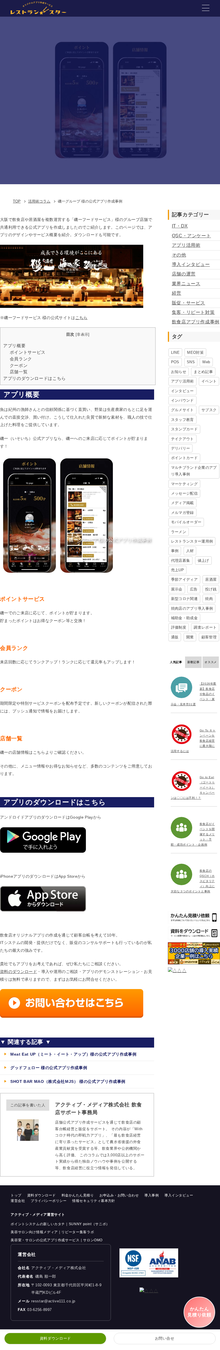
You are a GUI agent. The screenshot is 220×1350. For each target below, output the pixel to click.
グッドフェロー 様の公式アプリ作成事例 (48, 1067)
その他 (179, 254)
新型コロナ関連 (184, 599)
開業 (190, 637)
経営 (176, 293)
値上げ (203, 560)
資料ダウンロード (55, 1338)
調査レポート (205, 627)
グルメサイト (182, 410)
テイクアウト (182, 439)
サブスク (209, 410)
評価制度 (178, 627)
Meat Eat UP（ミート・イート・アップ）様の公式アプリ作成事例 (73, 1054)
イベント (209, 381)
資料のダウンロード (18, 971)
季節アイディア (184, 579)
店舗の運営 (184, 273)
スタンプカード (184, 429)
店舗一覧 (19, 371)
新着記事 (193, 662)
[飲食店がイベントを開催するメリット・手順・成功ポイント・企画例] (183, 827)
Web (206, 362)
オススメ (211, 662)
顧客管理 (209, 637)
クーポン (19, 365)
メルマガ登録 (182, 512)
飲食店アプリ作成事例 (195, 321)
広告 (194, 589)
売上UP (177, 570)
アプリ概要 (14, 345)
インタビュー (182, 391)
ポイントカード (184, 458)
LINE (175, 352)
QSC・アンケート (191, 235)
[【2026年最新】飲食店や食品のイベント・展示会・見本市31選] (183, 687)
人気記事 (176, 662)
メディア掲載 (182, 503)
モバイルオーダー (186, 522)
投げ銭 (211, 589)
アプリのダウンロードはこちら (34, 378)
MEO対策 (195, 352)
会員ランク (21, 358)
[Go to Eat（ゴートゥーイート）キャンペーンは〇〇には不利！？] (183, 781)
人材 (190, 551)
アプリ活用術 (186, 245)
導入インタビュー (191, 264)
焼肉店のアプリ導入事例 (192, 608)
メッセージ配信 (184, 493)
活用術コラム (39, 201)
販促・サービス (188, 302)
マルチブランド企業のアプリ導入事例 (194, 470)
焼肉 (209, 599)
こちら (81, 317)
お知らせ (178, 372)
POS (175, 362)
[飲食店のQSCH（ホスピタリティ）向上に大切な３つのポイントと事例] (183, 874)
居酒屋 (211, 579)
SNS (191, 362)
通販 (175, 637)
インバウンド (182, 400)
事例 (175, 551)
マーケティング (184, 484)
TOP (17, 201)
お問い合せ (164, 1338)
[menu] (205, 8)
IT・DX (180, 226)
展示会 (176, 589)
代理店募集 (180, 560)
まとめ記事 (203, 372)
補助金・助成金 (184, 618)
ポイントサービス (28, 352)
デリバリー (180, 448)
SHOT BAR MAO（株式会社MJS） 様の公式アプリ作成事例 (67, 1081)
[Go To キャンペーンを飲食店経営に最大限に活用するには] (183, 734)
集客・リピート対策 (193, 312)
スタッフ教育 (182, 419)
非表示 (82, 335)
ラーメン (178, 532)
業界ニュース (186, 283)
